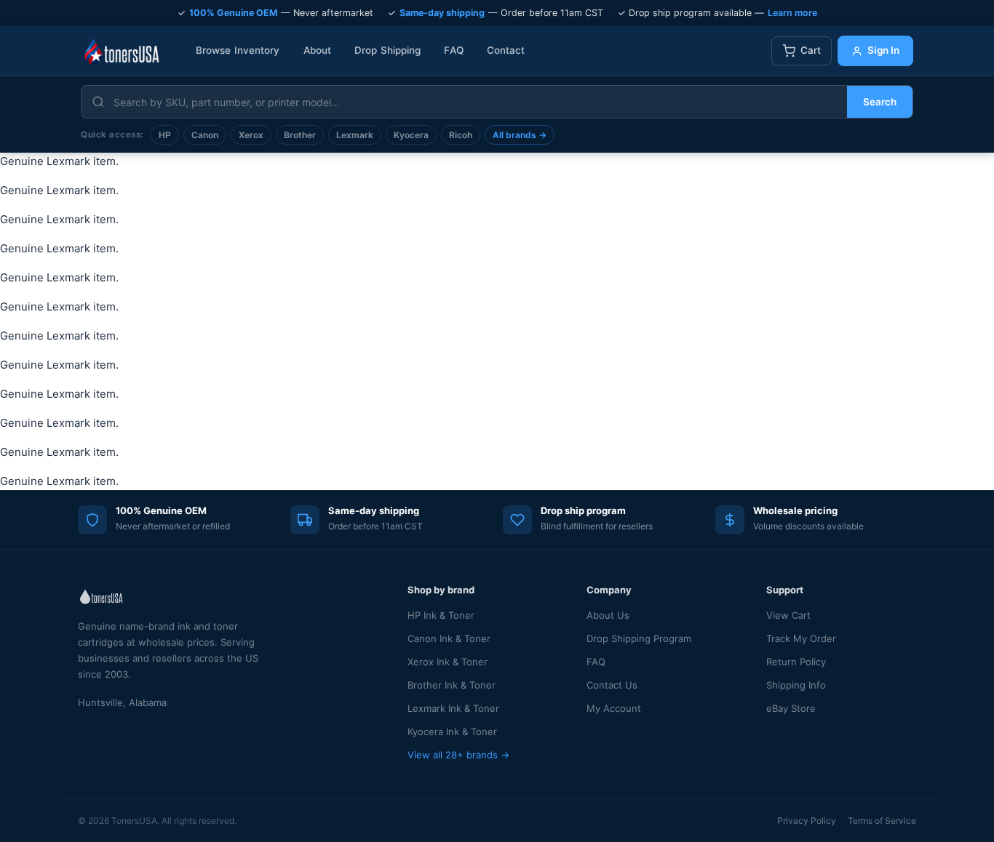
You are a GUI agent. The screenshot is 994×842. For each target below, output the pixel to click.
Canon (204, 134)
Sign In (883, 50)
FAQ (453, 50)
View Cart (788, 615)
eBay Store (791, 708)
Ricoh (460, 134)
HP (165, 134)
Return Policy (796, 661)
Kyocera (411, 134)
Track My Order (801, 638)
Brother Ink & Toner (451, 685)
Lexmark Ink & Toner (453, 708)
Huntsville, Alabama (122, 702)
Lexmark (354, 134)
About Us (608, 615)
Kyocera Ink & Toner (452, 731)
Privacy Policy (806, 820)
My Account (614, 708)
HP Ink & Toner (440, 615)
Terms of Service (882, 820)
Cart (810, 50)
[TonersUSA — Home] (121, 51)
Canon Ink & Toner (448, 638)
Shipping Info (796, 685)
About (317, 50)
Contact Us (612, 685)
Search (879, 102)
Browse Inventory (238, 50)
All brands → (519, 134)
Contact (506, 50)
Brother (300, 134)
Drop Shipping (387, 50)
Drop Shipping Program (639, 638)
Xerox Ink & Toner (447, 661)
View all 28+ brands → (458, 755)
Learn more (792, 12)
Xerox (251, 134)
